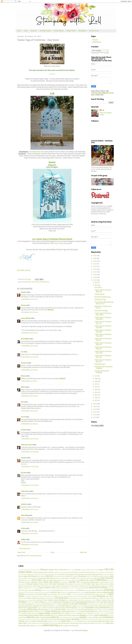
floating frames (106, 600)
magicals (39, 607)
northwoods (105, 609)
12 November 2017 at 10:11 (29, 299)
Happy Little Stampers (30, 576)
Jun (96, 387)
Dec (96, 282)
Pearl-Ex (29, 580)
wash (40, 623)
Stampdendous (64, 582)
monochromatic (43, 610)
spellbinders (30, 617)
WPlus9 (111, 586)
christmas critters (23, 592)
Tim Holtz (87, 584)
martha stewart (81, 607)
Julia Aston (25, 491)
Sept (96, 378)
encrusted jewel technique (88, 598)
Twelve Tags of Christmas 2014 (100, 584)
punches (84, 613)
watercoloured (38, 625)
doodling (70, 596)
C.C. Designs (99, 570)
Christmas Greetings (101, 310)
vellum (20, 623)
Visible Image (100, 586)
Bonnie (23, 292)
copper (45, 594)
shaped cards (75, 615)
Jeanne (23, 458)
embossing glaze (50, 598)
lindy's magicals (28, 608)
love (35, 608)
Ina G (23, 417)
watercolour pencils (88, 623)
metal (112, 608)
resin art (102, 613)
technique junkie (56, 621)
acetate (52, 588)
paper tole (70, 611)
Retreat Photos (94, 31)
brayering (80, 590)
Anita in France (26, 445)
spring (100, 617)
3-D (19, 569)
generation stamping (61, 602)
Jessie (26, 31)
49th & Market (25, 569)
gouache (40, 604)
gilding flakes (88, 602)
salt (52, 615)
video (24, 623)
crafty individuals (62, 594)
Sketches (34, 31)
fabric (98, 598)
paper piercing (62, 611)
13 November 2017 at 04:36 (29, 466)
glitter (20, 604)
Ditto (55, 574)
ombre (24, 612)
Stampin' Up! (74, 582)
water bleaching (53, 623)
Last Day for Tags (100, 299)
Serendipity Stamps (24, 582)
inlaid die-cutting (70, 606)
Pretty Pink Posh (66, 580)
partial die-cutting (103, 611)
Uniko (90, 586)
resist (107, 613)
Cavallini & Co (57, 572)
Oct (96, 376)
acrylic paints (84, 588)
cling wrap (99, 592)
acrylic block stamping (74, 588)
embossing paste (61, 598)
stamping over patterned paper (27, 619)
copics (40, 594)
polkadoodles (35, 613)
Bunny (23, 305)
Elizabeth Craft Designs (67, 574)
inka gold (62, 606)
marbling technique (60, 608)
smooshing (103, 615)
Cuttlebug (29, 574)
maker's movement (48, 608)
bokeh (61, 590)
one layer (30, 611)
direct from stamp (30, 596)
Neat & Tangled (80, 578)
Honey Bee (57, 576)
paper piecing (51, 612)
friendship (22, 602)
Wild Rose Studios (34, 588)
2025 (95, 258)
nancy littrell (25, 318)
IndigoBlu (75, 576)
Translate (106, 53)
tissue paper (98, 621)
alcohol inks (93, 588)
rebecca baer (96, 613)
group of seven (69, 604)
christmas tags (26, 282)
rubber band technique (31, 615)
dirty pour (51, 596)
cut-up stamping (76, 594)
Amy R (57, 570)
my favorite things (59, 610)
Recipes (95, 40)
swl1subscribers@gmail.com (101, 93)
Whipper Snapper (23, 588)
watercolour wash (28, 625)
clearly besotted (90, 592)
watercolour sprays (100, 623)
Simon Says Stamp (51, 582)
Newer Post (21, 552)
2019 (95, 274)
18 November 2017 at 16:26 (29, 544)
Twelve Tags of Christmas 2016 (42, 586)
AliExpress (44, 570)
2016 (64, 243)
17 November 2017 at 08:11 (29, 533)
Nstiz (23, 387)
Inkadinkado (82, 576)
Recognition (82, 31)
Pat (22, 402)
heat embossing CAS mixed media (97, 604)
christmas (108, 590)
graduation (47, 604)
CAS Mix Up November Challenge (102, 371)
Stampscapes (94, 582)
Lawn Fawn (46, 578)
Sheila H (24, 504)
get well (74, 602)
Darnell (23, 430)
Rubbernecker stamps (87, 580)
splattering (54, 617)
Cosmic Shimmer (109, 572)
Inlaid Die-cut (97, 576)
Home (19, 31)
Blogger (85, 630)
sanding (56, 615)
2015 (59, 243)
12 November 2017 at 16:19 (29, 396)
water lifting (61, 623)
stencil (38, 619)
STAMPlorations (101, 580)
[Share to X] (39, 279)
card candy (92, 590)
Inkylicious (90, 576)
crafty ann (54, 594)
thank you (66, 621)
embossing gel (40, 598)
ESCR (58, 574)
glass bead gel (109, 602)
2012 (94, 414)
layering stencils (107, 606)
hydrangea (21, 606)
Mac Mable (25, 339)
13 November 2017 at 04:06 (30, 452)
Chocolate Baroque (66, 572)
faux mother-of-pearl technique (54, 600)
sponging (82, 617)
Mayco (67, 578)
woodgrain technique (69, 625)
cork (49, 594)
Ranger (77, 580)
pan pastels (42, 611)
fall (101, 598)
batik (33, 590)
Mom (70, 578)
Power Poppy (57, 580)
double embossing (78, 596)
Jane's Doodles (105, 576)
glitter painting (26, 604)
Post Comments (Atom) (33, 555)
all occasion (103, 588)
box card (74, 590)
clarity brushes (73, 592)
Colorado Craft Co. (90, 572)
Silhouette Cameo (37, 582)
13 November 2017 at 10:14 (29, 498)
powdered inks (56, 613)
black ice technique (47, 590)
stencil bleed (44, 619)
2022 (95, 266)
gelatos (46, 602)
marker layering (71, 608)
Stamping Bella (85, 582)
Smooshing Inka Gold (36, 152)
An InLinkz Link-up (23, 270)
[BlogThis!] (37, 279)
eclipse (112, 596)
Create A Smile (22, 574)
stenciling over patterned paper (105, 619)
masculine (89, 608)
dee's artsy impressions (88, 594)
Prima (73, 580)
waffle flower (34, 623)
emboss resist (31, 598)
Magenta (52, 578)
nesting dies (69, 609)
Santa (112, 580)
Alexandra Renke (35, 569)
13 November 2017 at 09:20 (29, 485)
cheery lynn (99, 590)
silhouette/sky (90, 615)
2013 (94, 412)
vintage (29, 623)
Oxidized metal (89, 578)
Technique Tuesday (31, 584)
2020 (95, 272)
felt (79, 600)
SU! (109, 580)
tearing (49, 621)
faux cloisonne (107, 598)
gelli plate (51, 602)
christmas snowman (44, 592)
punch (80, 613)
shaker (69, 615)
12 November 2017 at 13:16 (29, 346)
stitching (21, 621)
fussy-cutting (39, 602)
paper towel (77, 611)
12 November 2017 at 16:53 (29, 411)
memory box (105, 608)
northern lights (98, 609)
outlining (36, 611)
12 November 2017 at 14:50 (29, 357)
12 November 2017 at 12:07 (29, 312)
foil (113, 600)
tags (45, 621)
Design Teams (71, 31)
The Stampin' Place (78, 584)
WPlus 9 (107, 586)
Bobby (23, 539)
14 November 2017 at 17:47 (29, 509)
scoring (65, 615)
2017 (94, 280)
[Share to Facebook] (41, 279)
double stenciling (88, 596)
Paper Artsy (96, 578)
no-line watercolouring (86, 610)
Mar (96, 395)
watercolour (79, 623)
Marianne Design (60, 578)
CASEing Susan (99, 294)
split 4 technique (64, 617)
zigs (77, 625)
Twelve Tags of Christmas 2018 (79, 586)
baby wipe (28, 590)
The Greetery (69, 584)
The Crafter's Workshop (56, 584)
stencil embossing (54, 619)
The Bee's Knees (43, 584)
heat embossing (80, 604)
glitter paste (34, 604)
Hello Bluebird (41, 576)
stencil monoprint (65, 619)
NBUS (74, 578)
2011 (94, 417)
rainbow (90, 613)
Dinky (52, 574)
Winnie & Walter (44, 588)
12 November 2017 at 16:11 (29, 381)
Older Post (83, 552)
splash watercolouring (42, 617)
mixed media (32, 610)
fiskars (98, 600)
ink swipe (55, 606)
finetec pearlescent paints (87, 600)
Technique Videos (45, 31)
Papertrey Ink (22, 580)
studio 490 (28, 621)
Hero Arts (49, 576)
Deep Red (48, 574)
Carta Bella (50, 572)
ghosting (80, 602)
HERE (37, 225)
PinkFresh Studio (47, 580)
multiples (50, 609)
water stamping (70, 623)
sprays (96, 617)
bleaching (56, 590)
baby (23, 590)
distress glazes (63, 596)
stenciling (75, 619)
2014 (55, 243)
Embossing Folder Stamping (82, 574)
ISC (71, 576)
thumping (90, 621)
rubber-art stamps (45, 615)
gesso (70, 602)
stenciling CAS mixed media (87, 619)
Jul (96, 384)
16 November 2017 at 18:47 (29, 522)
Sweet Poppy (104, 582)
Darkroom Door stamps (38, 574)
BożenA (23, 472)
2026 (95, 255)
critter (69, 594)
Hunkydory (63, 576)
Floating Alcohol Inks (97, 574)
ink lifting (50, 606)
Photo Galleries (59, 31)
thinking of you (82, 621)
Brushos (77, 570)
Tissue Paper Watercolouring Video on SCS (104, 303)
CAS (106, 569)
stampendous (108, 617)
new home (75, 609)
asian (19, 590)
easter (107, 596)
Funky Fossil (106, 574)
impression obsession (32, 606)
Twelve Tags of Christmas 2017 (40, 282)
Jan (96, 400)
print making (65, 613)
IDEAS (68, 576)
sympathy (40, 621)
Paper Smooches (107, 578)
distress (56, 596)
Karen (52, 162)
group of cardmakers (56, 604)
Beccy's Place (71, 569)
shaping (83, 615)
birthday (38, 590)
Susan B (24, 363)
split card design (74, 617)
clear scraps (81, 592)
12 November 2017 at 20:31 (29, 424)
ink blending (43, 606)
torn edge (105, 621)
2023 (95, 264)
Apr (96, 392)
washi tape (45, 623)
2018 (95, 277)
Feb (96, 397)
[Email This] (36, 279)
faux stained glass (71, 600)
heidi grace (110, 604)
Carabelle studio (42, 572)
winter (61, 625)
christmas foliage (33, 592)
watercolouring (50, 625)
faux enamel (29, 600)
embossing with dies (74, 598)
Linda (23, 528)
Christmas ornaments (78, 572)
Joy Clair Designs (22, 578)
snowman (111, 615)
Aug (96, 381)
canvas (86, 590)
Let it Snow (98, 287)
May (96, 389)
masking (96, 608)
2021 (94, 269)
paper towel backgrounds (89, 611)
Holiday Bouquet (100, 364)
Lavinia (40, 578)
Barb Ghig (24, 515)
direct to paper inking (41, 596)
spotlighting (90, 617)
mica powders (22, 610)
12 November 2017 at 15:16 (29, 370)
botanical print (67, 590)
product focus (73, 613)
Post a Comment (24, 548)
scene (60, 615)
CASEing (34, 572)
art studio (111, 588)
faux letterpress (38, 600)
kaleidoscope (87, 606)
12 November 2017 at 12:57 (29, 333)
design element (99, 594)
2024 (95, 261)
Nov (96, 285)
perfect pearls (26, 613)
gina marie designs (98, 602)
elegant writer (22, 598)
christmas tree (65, 592)
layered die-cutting (96, 606)
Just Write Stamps (33, 578)
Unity (94, 586)
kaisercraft (79, 606)
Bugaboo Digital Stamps (88, 569)
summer (34, 621)
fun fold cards (31, 602)
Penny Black (37, 580)
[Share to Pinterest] (42, 279)
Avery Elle (63, 570)
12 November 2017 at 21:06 (29, 439)
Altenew (51, 570)
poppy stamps (44, 613)
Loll (102, 110)
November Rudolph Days (102, 297)
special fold (21, 617)
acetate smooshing (61, 588)
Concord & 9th (100, 572)
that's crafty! (73, 621)
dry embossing (99, 596)
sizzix (96, 615)
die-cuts (106, 594)
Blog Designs (97, 42)
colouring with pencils (31, 594)
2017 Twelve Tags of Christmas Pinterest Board (52, 239)
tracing (111, 621)
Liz (22, 352)
